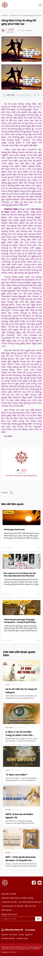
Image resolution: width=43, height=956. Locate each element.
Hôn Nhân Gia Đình (8, 938)
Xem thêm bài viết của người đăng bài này (21, 476)
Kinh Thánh (13, 935)
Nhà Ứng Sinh (6, 910)
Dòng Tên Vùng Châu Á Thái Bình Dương (17, 898)
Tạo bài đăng (30, 930)
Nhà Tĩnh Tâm (30, 906)
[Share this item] (39, 548)
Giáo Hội (4, 935)
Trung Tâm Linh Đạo (9, 902)
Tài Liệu (21, 935)
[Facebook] (34, 883)
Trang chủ (4, 15)
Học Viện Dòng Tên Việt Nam (30, 902)
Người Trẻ (28, 935)
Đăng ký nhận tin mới (9, 914)
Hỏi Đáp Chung (22, 938)
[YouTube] (40, 883)
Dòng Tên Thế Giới (8, 894)
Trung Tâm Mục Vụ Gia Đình (12, 906)
